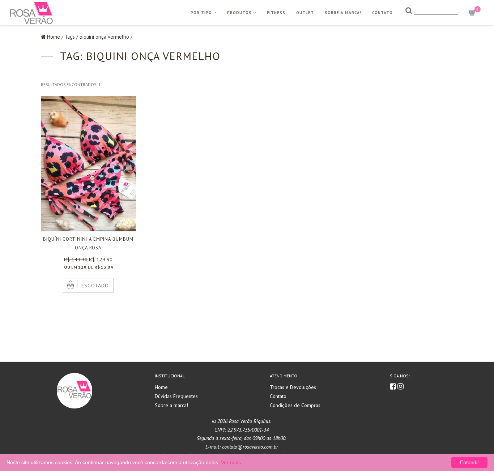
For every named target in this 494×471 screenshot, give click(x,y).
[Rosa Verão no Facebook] (393, 387)
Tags (70, 36)
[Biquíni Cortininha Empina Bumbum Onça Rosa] (88, 163)
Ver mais (231, 462)
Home (53, 36)
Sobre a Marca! (343, 12)
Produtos (240, 12)
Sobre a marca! (171, 405)
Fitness (276, 12)
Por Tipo (202, 12)
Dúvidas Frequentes (176, 396)
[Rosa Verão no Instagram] (400, 387)
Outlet (305, 12)
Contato (382, 12)
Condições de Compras (295, 405)
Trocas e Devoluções (293, 387)
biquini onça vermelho (104, 36)
